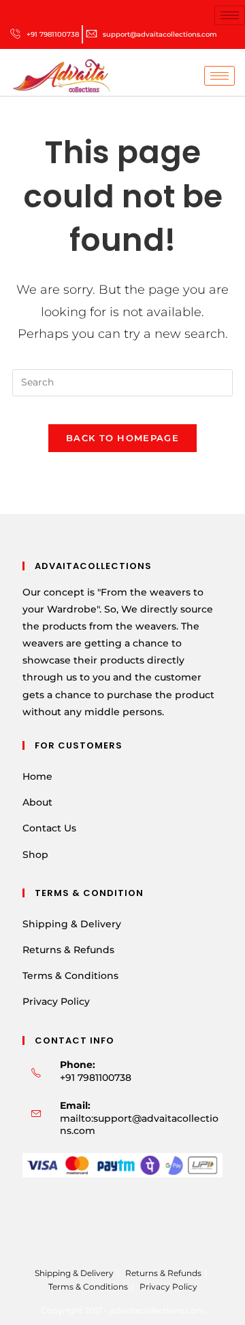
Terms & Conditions (70, 975)
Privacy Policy (56, 1001)
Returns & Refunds (68, 950)
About (37, 802)
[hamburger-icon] (229, 15)
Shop (35, 854)
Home (37, 776)
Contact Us (49, 828)
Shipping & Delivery (71, 924)
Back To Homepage (122, 437)
